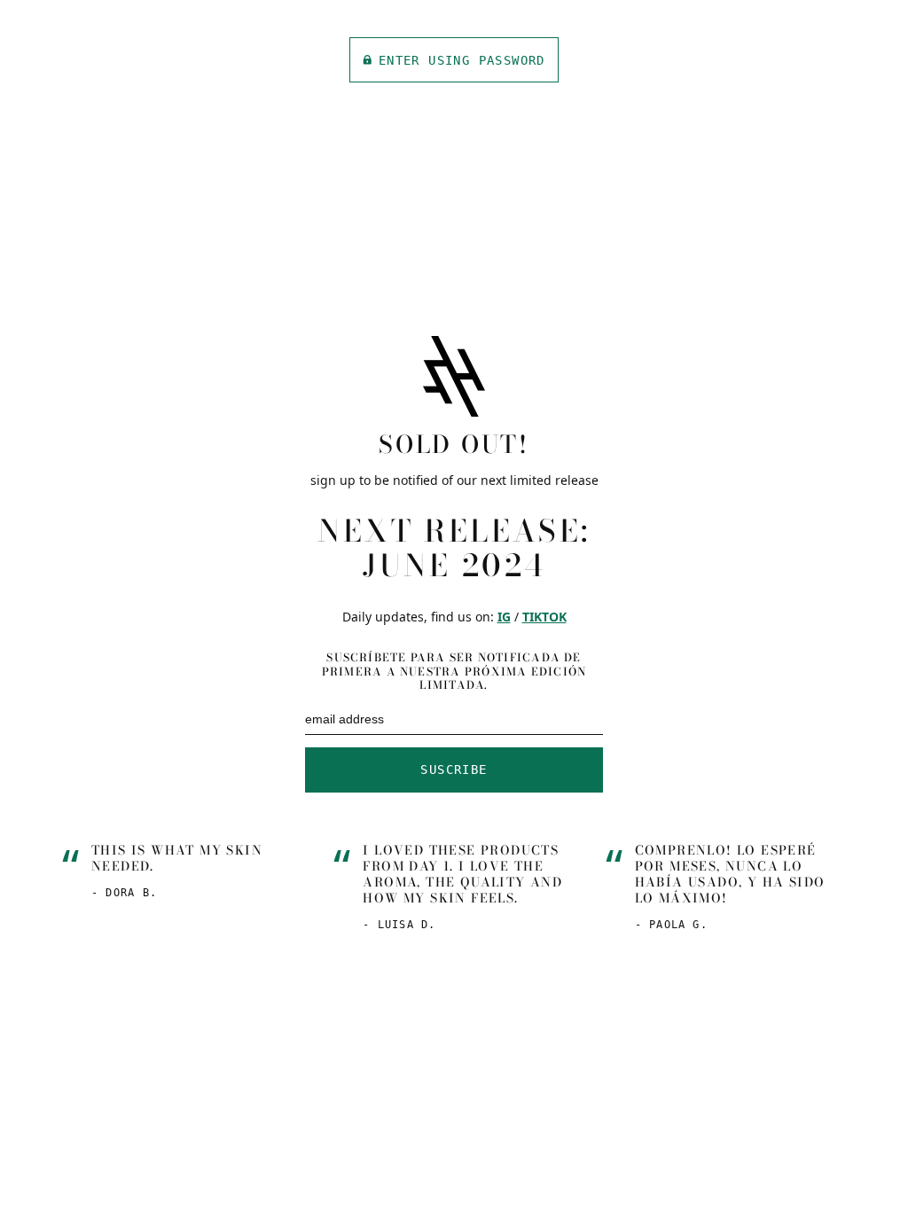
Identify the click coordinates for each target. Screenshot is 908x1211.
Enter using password (462, 60)
